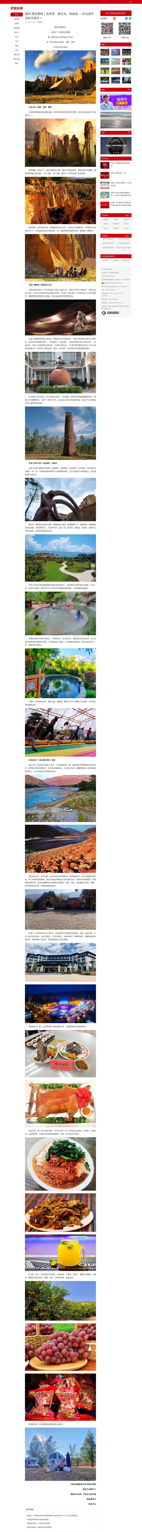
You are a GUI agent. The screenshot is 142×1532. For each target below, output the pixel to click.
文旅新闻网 (115, 224)
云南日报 (105, 219)
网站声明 (115, 260)
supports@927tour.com (115, 303)
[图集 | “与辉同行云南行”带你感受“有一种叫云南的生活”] (126, 61)
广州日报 (126, 224)
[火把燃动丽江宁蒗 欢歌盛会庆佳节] (104, 52)
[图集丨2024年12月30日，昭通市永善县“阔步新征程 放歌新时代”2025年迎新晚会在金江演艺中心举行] (104, 80)
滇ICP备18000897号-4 (108, 276)
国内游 (16, 19)
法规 (16, 46)
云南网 (116, 219)
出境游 (16, 23)
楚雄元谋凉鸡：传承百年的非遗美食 (39, 1527)
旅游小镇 (17, 59)
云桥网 (105, 224)
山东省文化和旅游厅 (108, 243)
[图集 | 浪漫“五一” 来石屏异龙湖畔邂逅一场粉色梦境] (115, 61)
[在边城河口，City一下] (126, 71)
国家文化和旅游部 (108, 239)
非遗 (16, 50)
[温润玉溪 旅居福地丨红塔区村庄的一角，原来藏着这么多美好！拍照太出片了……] (126, 80)
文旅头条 (39, 22)
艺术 (16, 41)
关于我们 (105, 260)
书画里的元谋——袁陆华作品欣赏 (38, 1523)
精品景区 (17, 28)
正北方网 (126, 228)
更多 (129, 89)
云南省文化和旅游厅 (124, 239)
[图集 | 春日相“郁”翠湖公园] (115, 71)
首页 (16, 14)
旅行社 (16, 32)
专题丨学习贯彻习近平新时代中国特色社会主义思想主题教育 (121, 205)
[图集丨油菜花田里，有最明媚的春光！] (104, 71)
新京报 (105, 228)
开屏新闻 (126, 219)
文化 (16, 37)
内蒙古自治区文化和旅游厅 (123, 249)
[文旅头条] (17, 9)
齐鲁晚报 (115, 228)
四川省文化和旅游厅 (124, 243)
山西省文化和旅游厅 (108, 248)
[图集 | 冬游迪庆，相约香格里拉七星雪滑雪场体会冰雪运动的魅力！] (115, 80)
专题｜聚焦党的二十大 (118, 173)
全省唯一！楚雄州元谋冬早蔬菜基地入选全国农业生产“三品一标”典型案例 (52, 1515)
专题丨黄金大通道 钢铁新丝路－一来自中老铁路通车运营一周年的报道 (121, 195)
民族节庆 (17, 54)
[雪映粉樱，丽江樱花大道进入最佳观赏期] (115, 52)
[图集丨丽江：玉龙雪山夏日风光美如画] (104, 61)
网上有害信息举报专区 (116, 13)
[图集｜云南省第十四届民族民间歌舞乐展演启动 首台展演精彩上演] (126, 52)
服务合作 (126, 260)
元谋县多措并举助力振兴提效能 (37, 1519)
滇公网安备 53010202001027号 (113, 283)
